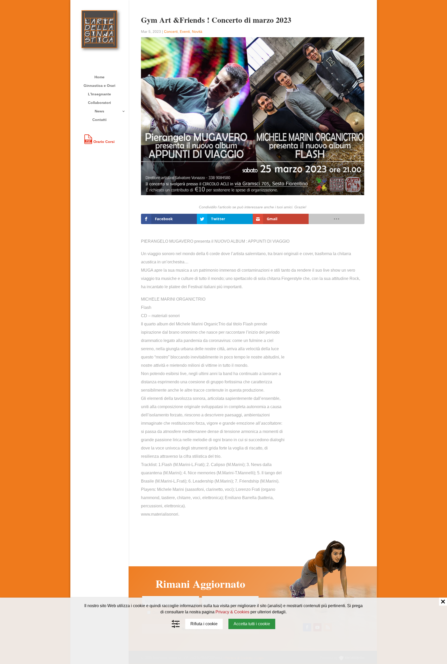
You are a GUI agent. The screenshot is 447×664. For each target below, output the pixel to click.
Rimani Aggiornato (200, 584)
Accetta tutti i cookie (252, 624)
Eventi (185, 31)
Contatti (99, 120)
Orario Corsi (104, 142)
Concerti (171, 31)
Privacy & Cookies (232, 612)
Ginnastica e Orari (99, 86)
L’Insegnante (99, 94)
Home (99, 77)
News (99, 111)
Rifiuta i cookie (204, 624)
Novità (197, 31)
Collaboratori (99, 103)
